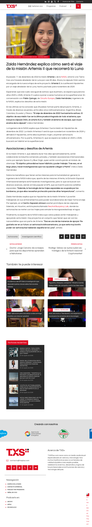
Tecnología (17, 57)
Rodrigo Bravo (43, 57)
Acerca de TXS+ (68, 1)
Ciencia (10, 57)
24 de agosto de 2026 (26, 392)
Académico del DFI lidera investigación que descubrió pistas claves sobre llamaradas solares (23, 284)
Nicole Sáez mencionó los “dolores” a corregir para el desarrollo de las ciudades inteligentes (31, 400)
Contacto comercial (14, 487)
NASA (64, 77)
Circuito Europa (47, 98)
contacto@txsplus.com (19, 460)
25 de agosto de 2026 (26, 355)
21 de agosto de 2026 (26, 405)
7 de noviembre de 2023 (29, 57)
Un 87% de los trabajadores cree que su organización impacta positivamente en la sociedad (31, 388)
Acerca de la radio (14, 484)
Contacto (79, 1)
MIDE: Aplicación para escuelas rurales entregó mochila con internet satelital (24, 315)
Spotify (10, 501)
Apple (9, 504)
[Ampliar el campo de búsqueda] (78, 6)
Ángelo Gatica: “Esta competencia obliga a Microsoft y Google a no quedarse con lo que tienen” (30, 351)
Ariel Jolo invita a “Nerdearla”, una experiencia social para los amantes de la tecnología (65, 315)
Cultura (63, 279)
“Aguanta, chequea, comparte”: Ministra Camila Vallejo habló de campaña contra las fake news (66, 284)
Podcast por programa (15, 489)
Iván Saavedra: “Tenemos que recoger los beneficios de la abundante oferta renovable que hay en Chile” (30, 375)
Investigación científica (31, 237)
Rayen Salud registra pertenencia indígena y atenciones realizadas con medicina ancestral (30, 363)
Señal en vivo (12, 492)
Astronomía (13, 237)
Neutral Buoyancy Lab (58, 206)
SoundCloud (11, 507)
